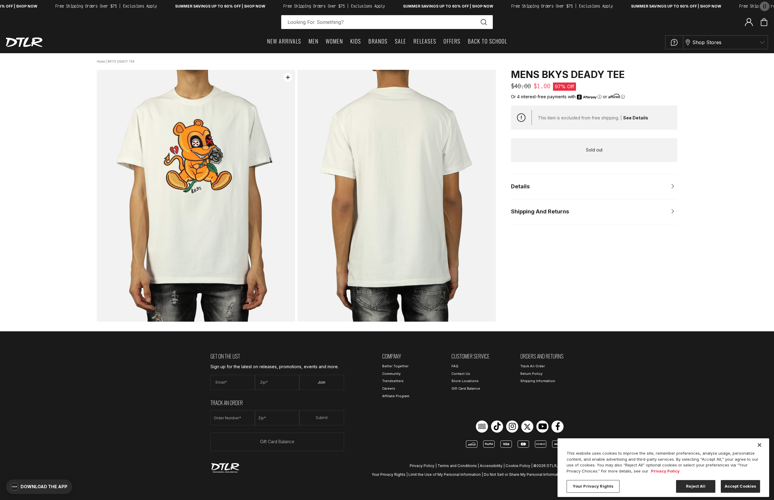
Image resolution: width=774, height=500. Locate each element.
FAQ (454, 366)
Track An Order (532, 366)
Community (391, 374)
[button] (39, 486)
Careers (388, 388)
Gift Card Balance (277, 441)
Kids (355, 41)
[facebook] (557, 426)
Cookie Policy (518, 465)
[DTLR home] (24, 42)
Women (334, 41)
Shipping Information (537, 381)
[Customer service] (674, 42)
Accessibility (491, 465)
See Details (635, 117)
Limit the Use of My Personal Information (444, 474)
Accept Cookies (740, 486)
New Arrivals (284, 41)
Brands (378, 41)
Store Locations (465, 381)
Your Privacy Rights (388, 474)
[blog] (482, 426)
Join (321, 382)
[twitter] (527, 426)
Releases (424, 41)
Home (101, 61)
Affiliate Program (395, 396)
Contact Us (460, 374)
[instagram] (512, 426)
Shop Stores (706, 42)
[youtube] (542, 426)
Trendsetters (393, 381)
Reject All (695, 486)
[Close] (759, 445)
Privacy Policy (422, 465)
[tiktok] (497, 426)
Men (313, 41)
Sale (400, 41)
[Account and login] (749, 22)
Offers (452, 41)
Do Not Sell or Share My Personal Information (524, 474)
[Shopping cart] (764, 22)
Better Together (395, 366)
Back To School (487, 41)
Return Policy (531, 374)
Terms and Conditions (457, 465)
